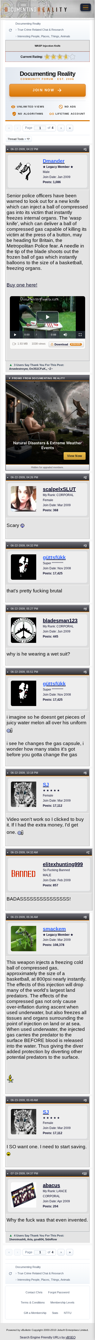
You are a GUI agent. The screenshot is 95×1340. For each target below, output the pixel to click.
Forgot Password (58, 1292)
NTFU (67, 1312)
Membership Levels (62, 1302)
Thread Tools (17, 138)
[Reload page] (10, 30)
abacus (51, 1185)
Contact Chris (34, 1292)
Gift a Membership (35, 1312)
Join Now (43, 90)
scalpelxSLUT (59, 489)
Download (67, 344)
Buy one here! (22, 285)
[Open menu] (85, 7)
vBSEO (70, 1337)
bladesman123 (60, 620)
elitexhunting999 (63, 864)
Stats (55, 1312)
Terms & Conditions (33, 1302)
